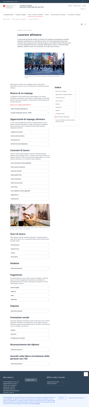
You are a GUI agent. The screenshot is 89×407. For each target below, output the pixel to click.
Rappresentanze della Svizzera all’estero (53, 382)
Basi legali (37, 403)
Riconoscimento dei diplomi (62, 117)
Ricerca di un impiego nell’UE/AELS (20, 104)
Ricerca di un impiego (61, 91)
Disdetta (58, 104)
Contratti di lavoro (60, 97)
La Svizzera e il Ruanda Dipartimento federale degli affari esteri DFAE (32, 6)
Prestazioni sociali (60, 113)
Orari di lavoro (59, 101)
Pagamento (58, 107)
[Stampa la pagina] (81, 24)
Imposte (58, 110)
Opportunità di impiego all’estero (64, 94)
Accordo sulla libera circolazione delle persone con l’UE (65, 120)
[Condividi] (85, 24)
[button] (8, 15)
